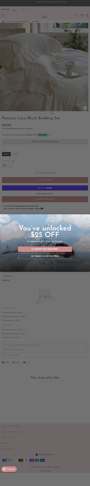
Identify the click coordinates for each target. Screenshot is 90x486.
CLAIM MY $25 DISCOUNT (45, 249)
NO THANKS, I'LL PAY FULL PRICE (45, 256)
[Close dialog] (2, 217)
